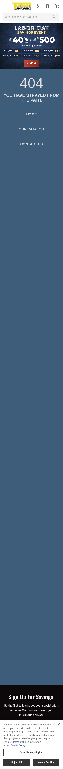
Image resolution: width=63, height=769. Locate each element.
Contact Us (31, 144)
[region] (31, 744)
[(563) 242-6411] (47, 6)
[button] (5, 6)
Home (31, 114)
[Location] (38, 6)
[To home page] (21, 6)
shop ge (32, 63)
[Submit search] (54, 17)
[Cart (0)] (57, 6)
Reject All (16, 762)
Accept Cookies (46, 762)
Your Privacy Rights (31, 752)
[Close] (59, 724)
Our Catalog (31, 129)
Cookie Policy (18, 745)
